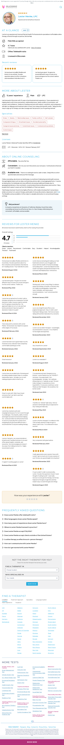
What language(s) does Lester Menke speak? (21, 519)
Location (5, 600)
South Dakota (52, 627)
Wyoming (51, 653)
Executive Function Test (40, 702)
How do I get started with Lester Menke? (19, 547)
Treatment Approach (17, 600)
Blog (28, 727)
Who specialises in (14, 575)
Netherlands (5, 622)
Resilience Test (6, 698)
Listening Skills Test (38, 677)
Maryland (35, 616)
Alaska (19, 610)
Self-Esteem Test (22, 680)
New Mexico (36, 647)
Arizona (19, 613)
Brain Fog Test (37, 700)
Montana (35, 633)
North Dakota (52, 608)
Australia (4, 613)
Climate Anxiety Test (8, 675)
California (20, 619)
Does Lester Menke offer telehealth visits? (20, 515)
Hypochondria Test (7, 688)
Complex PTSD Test (23, 689)
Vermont (50, 639)
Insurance (18, 602)
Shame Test (20, 682)
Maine (34, 613)
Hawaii (19, 639)
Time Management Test (40, 708)
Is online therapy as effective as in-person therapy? (23, 539)
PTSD (58, 192)
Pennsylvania (52, 619)
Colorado (19, 622)
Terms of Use (52, 727)
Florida (19, 633)
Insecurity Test (21, 669)
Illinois (19, 644)
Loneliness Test (6, 690)
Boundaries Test (22, 709)
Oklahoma (51, 613)
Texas (49, 633)
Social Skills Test (37, 692)
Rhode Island (52, 622)
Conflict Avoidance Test (24, 712)
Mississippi (36, 627)
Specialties (29, 600)
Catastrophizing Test (8, 710)
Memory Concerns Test (55, 690)
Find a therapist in (14, 566)
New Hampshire (37, 642)
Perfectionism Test (22, 672)
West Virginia (52, 647)
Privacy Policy (43, 727)
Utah (49, 636)
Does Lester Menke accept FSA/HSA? (18, 531)
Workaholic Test (37, 711)
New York (35, 650)
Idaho (19, 642)
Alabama (19, 608)
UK (3, 610)
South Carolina (52, 625)
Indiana (19, 647)
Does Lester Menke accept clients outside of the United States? (28, 535)
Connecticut (20, 625)
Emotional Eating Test (54, 674)
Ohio (49, 610)
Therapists (23, 727)
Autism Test (51, 685)
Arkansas (19, 616)
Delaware (20, 627)
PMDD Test (51, 715)
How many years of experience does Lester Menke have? (25, 523)
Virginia (50, 642)
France (4, 616)
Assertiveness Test (22, 706)
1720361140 (36, 143)
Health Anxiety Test (7, 685)
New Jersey (36, 644)
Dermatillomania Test (54, 672)
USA (3, 608)
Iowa (18, 650)
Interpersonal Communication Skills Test (39, 673)
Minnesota (36, 625)
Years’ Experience (7, 602)
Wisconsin (51, 650)
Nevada (35, 639)
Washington (51, 644)
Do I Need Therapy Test (9, 677)
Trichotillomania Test (54, 677)
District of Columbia (23, 630)
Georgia (19, 636)
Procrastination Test (38, 705)
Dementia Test (52, 688)
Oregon (50, 616)
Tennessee (51, 630)
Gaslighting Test (22, 699)
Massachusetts (37, 619)
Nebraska (35, 636)
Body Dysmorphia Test (54, 669)
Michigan (35, 622)
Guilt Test (20, 667)
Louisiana (35, 610)
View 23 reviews (36, 48)
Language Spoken (41, 600)
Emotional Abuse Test (23, 692)
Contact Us (34, 727)
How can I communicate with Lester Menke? (20, 543)
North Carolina (37, 653)
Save (24, 30)
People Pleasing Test (39, 680)
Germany (4, 619)
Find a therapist (13, 727)
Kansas (19, 653)
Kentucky (35, 608)
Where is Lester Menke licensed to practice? (20, 527)
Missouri (35, 630)
